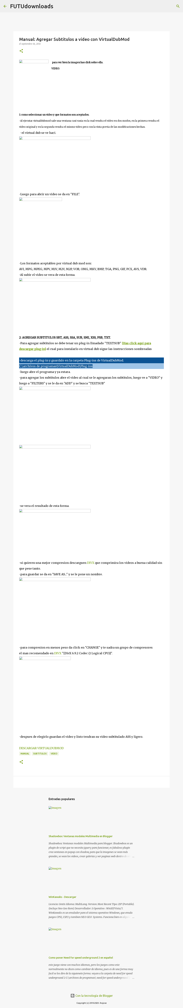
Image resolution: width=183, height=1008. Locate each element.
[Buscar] (58, 6)
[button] (21, 51)
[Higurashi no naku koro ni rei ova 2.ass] (55, 511)
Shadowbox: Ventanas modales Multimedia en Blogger (81, 836)
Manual (25, 753)
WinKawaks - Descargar (62, 897)
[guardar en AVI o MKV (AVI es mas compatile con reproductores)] (55, 580)
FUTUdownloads (31, 6)
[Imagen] (55, 139)
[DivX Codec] (45, 659)
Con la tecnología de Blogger (94, 995)
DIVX (90, 563)
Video (54, 753)
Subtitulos (40, 753)
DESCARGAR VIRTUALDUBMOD (41, 748)
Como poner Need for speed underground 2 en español (81, 957)
